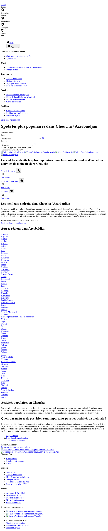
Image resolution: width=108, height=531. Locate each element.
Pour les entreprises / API (16, 86)
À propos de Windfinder (16, 83)
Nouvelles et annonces (15, 99)
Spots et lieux (12, 58)
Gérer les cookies (13, 102)
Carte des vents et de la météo (18, 56)
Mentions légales (13, 115)
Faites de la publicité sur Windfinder (21, 97)
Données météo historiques (17, 95)
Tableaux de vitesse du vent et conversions (24, 67)
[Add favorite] (18, 170)
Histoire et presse (13, 81)
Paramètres (15, 47)
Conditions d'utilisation (15, 111)
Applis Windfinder (14, 79)
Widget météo (12, 70)
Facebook (38, 511)
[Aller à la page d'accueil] (1, 2)
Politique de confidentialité (17, 113)
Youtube (37, 516)
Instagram (38, 514)
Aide (11, 43)
